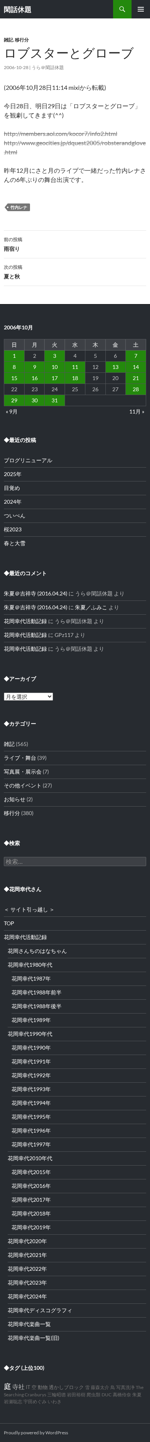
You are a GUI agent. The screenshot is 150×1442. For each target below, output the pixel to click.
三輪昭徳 (56, 1394)
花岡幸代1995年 (31, 1116)
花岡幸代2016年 (31, 1185)
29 (14, 400)
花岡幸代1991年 (31, 1061)
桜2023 (13, 529)
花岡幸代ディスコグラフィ (40, 1310)
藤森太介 (100, 1387)
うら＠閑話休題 (48, 67)
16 (35, 378)
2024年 (13, 501)
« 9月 (12, 411)
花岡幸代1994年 (31, 1103)
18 (75, 378)
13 (115, 367)
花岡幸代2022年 (27, 1268)
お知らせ (14, 799)
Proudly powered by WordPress (36, 1432)
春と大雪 (14, 543)
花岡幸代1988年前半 (37, 992)
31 (55, 400)
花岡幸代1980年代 (30, 964)
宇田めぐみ (35, 1401)
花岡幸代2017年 (31, 1199)
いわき (55, 1401)
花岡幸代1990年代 (30, 1033)
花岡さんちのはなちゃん (37, 951)
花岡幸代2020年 (27, 1241)
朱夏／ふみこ (91, 607)
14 (136, 367)
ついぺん (14, 515)
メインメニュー (141, 9)
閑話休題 (18, 9)
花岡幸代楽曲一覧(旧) (33, 1338)
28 (136, 389)
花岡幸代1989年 (31, 1020)
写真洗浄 (125, 1387)
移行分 (22, 40)
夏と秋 (13, 271)
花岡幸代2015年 (31, 1172)
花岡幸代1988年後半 (37, 1006)
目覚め (12, 488)
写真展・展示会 (23, 771)
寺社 (18, 1386)
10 (55, 367)
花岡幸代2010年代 (30, 1158)
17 (55, 378)
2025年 (13, 474)
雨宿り (13, 244)
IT (28, 1387)
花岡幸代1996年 (31, 1130)
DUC (107, 1394)
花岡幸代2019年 (31, 1227)
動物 (43, 1387)
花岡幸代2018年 (31, 1213)
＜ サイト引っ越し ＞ (29, 909)
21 (136, 378)
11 (75, 367)
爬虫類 (93, 1394)
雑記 (8, 40)
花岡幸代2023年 (27, 1282)
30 (35, 400)
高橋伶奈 (122, 1394)
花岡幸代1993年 (31, 1089)
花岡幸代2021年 (27, 1255)
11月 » (136, 411)
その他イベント (23, 785)
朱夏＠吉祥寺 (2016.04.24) (35, 593)
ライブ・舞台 (20, 757)
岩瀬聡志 (13, 1401)
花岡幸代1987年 (31, 978)
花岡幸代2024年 (27, 1296)
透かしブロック (66, 1387)
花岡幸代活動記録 (25, 621)
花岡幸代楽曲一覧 (29, 1324)
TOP (9, 923)
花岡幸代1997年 (31, 1144)
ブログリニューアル (28, 460)
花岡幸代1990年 (31, 1047)
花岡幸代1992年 (31, 1075)
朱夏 (137, 1394)
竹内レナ (18, 207)
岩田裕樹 (76, 1394)
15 (14, 378)
